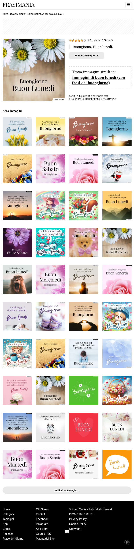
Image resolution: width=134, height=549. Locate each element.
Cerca (6, 528)
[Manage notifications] (126, 542)
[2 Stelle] (73, 40)
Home (6, 509)
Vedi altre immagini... (67, 490)
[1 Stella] (70, 40)
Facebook (42, 519)
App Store (42, 528)
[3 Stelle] (76, 40)
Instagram (42, 523)
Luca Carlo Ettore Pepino (86, 99)
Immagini (8, 519)
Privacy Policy (78, 519)
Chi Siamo (42, 509)
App (5, 523)
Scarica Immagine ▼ (87, 55)
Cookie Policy (77, 523)
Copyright (75, 528)
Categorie (9, 514)
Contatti (41, 514)
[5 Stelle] (81, 40)
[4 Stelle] (78, 40)
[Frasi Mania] (19, 4)
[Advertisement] (67, 541)
